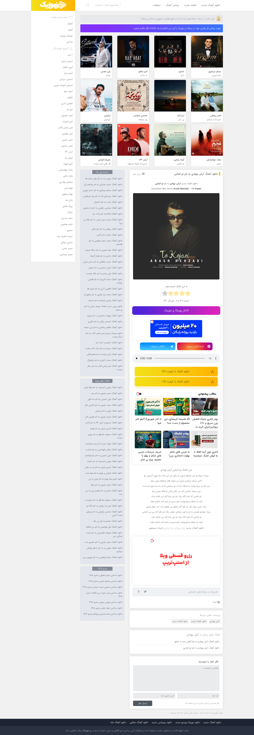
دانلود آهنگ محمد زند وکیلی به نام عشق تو (103, 294)
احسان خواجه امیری (63, 85)
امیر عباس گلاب (65, 127)
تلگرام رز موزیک (158, 346)
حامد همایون (66, 224)
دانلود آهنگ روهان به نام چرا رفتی (107, 229)
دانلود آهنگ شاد (118, 722)
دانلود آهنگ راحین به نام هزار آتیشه (106, 256)
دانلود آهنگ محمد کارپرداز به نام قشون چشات (105, 281)
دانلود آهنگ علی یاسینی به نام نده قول (104, 399)
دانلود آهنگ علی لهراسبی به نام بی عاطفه (104, 527)
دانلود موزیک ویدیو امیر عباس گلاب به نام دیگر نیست (104, 335)
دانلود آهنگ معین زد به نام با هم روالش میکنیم (104, 549)
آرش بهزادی (214, 621)
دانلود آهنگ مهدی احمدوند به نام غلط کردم (103, 387)
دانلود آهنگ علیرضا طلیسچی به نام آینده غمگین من (104, 534)
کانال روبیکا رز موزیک (176, 310)
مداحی (69, 42)
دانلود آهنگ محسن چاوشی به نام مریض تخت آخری (104, 513)
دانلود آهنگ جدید (210, 5)
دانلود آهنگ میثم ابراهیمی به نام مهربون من (102, 557)
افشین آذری (67, 103)
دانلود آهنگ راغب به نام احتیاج (108, 202)
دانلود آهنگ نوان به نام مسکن (108, 411)
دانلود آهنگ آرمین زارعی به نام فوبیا (106, 428)
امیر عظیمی (67, 134)
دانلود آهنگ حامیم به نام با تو (109, 342)
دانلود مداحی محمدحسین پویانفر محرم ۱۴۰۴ (102, 614)
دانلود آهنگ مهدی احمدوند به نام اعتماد (104, 461)
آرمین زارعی (67, 61)
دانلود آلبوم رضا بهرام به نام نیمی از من (105, 479)
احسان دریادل (66, 79)
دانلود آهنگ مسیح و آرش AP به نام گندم (104, 422)
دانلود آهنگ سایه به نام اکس (109, 235)
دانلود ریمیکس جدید (162, 722)
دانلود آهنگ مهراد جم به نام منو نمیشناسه (104, 444)
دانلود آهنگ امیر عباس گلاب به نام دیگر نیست (104, 367)
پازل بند (69, 200)
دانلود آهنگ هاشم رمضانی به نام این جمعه (103, 327)
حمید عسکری (66, 254)
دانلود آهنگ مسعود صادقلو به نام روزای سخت (105, 436)
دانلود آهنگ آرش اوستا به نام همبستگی (104, 354)
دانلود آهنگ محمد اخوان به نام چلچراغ (104, 360)
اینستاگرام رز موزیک (195, 346)
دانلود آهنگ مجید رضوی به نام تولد (106, 485)
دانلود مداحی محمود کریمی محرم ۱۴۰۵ (105, 581)
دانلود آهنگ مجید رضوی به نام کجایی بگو (103, 405)
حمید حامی (67, 248)
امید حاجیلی (67, 115)
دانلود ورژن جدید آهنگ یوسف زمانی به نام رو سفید (103, 308)
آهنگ (214, 602)
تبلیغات (157, 5)
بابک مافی (68, 176)
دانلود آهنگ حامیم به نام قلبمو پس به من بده (103, 492)
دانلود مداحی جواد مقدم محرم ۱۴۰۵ (106, 608)
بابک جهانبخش (66, 170)
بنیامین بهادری (66, 182)
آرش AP (69, 152)
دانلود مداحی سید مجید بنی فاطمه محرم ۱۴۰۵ (104, 594)
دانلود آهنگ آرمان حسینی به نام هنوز (105, 267)
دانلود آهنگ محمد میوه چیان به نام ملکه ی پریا (103, 221)
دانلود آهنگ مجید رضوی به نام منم (106, 393)
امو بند (70, 109)
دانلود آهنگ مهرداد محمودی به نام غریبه (104, 315)
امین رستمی (67, 146)
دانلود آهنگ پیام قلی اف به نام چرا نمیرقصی (102, 196)
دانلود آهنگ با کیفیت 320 (175, 371)
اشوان (70, 97)
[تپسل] (152, 321)
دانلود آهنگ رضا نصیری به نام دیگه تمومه (103, 250)
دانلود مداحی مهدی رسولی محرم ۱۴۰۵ (105, 602)
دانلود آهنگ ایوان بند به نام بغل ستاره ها (103, 178)
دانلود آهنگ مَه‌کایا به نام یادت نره (107, 214)
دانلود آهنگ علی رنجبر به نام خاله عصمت (104, 273)
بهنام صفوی (67, 194)
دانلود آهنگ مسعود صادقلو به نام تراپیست (103, 500)
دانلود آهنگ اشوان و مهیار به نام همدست (103, 473)
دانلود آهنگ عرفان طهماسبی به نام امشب (104, 449)
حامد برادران (67, 218)
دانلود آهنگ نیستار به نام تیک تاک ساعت (103, 348)
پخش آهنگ (172, 5)
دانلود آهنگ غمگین (139, 722)
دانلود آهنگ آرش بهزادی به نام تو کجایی (196, 174)
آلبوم (70, 30)
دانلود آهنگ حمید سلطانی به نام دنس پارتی (102, 262)
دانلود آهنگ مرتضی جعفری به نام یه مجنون (102, 208)
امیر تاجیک (67, 121)
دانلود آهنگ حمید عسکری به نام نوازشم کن (103, 184)
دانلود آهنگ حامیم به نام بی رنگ (107, 521)
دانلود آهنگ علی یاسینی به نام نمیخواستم (103, 455)
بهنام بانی (68, 188)
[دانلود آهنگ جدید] (53, 5)
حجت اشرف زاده (65, 236)
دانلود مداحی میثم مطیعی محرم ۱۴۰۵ (105, 575)
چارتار (70, 212)
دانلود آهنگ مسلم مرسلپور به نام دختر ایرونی (102, 190)
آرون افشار (68, 67)
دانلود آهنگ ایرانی (198, 621)
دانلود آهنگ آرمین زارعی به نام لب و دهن (103, 467)
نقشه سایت (190, 5)
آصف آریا (68, 73)
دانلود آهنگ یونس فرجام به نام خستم (105, 300)
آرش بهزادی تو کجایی (174, 528)
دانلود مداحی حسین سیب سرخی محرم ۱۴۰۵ (102, 587)
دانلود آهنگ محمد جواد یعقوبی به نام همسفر (105, 242)
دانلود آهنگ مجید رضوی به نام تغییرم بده (103, 542)
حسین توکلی (67, 242)
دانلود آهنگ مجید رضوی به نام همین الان (103, 417)
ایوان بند (69, 158)
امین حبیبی (67, 140)
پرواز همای (68, 206)
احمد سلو (68, 91)
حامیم (70, 230)
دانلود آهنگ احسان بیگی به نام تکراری (105, 321)
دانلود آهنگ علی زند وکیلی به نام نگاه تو (104, 506)
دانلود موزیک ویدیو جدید (187, 722)
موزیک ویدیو (66, 36)
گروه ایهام (68, 164)
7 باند (70, 55)
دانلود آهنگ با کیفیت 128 (175, 382)
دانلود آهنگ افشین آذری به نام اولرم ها (104, 289)
